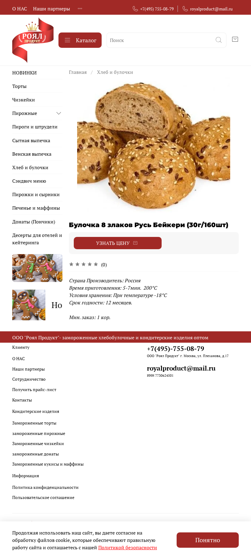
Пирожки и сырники (36, 194)
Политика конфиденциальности (45, 487)
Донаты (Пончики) (33, 221)
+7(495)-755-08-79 (175, 348)
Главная (78, 72)
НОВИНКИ (24, 72)
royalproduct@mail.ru (211, 9)
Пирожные (24, 113)
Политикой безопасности (127, 547)
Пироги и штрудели (35, 126)
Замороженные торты (34, 423)
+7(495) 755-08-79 (157, 9)
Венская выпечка (31, 153)
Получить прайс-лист (34, 389)
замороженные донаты (35, 454)
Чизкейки (23, 99)
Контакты (22, 400)
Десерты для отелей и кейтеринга (37, 239)
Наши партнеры (51, 8)
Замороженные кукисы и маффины (48, 464)
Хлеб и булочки (115, 72)
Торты (19, 86)
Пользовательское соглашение (43, 497)
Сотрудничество (29, 379)
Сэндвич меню (29, 180)
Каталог (86, 40)
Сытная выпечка (31, 140)
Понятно (207, 540)
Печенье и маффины (36, 207)
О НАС (19, 8)
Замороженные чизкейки (38, 443)
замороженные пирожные (38, 433)
